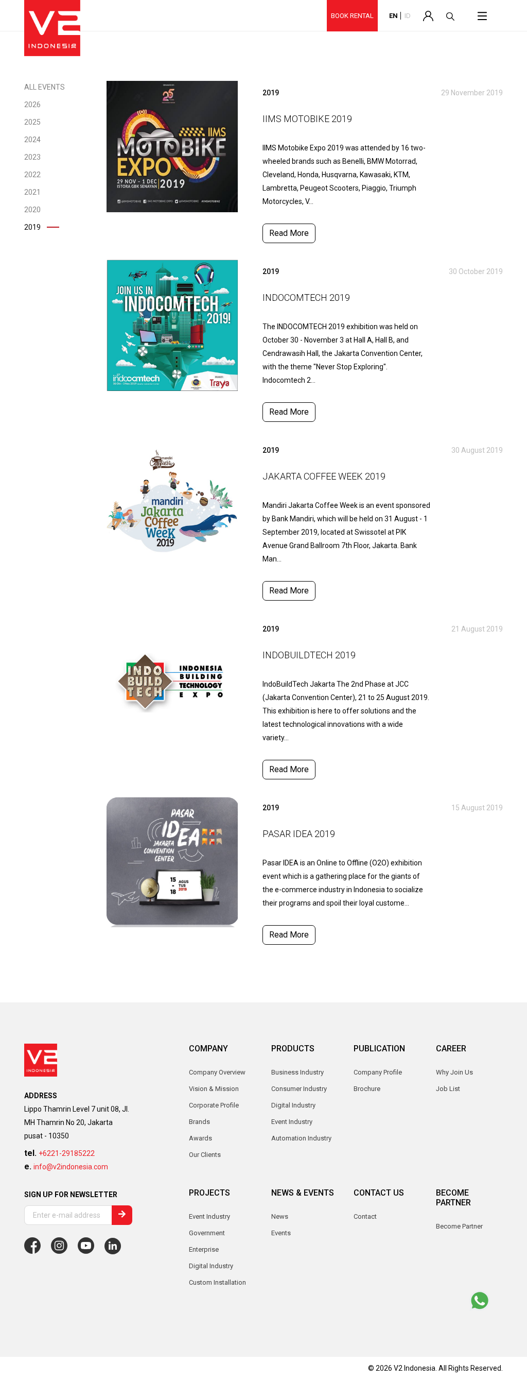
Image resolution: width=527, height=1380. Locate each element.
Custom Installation (217, 1282)
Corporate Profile (214, 1105)
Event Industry (209, 1216)
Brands (199, 1122)
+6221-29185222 (67, 1153)
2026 (32, 104)
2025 (32, 122)
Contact (365, 1216)
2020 (32, 210)
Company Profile (378, 1072)
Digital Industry (211, 1266)
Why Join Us (454, 1072)
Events (281, 1233)
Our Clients (205, 1154)
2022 (32, 175)
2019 (32, 227)
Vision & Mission (214, 1089)
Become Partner (459, 1226)
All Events (44, 87)
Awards (200, 1138)
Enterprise (204, 1249)
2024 (32, 139)
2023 (32, 157)
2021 (32, 192)
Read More (289, 233)
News (279, 1216)
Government (207, 1233)
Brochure (367, 1089)
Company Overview (217, 1072)
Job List (448, 1089)
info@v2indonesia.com (70, 1167)
